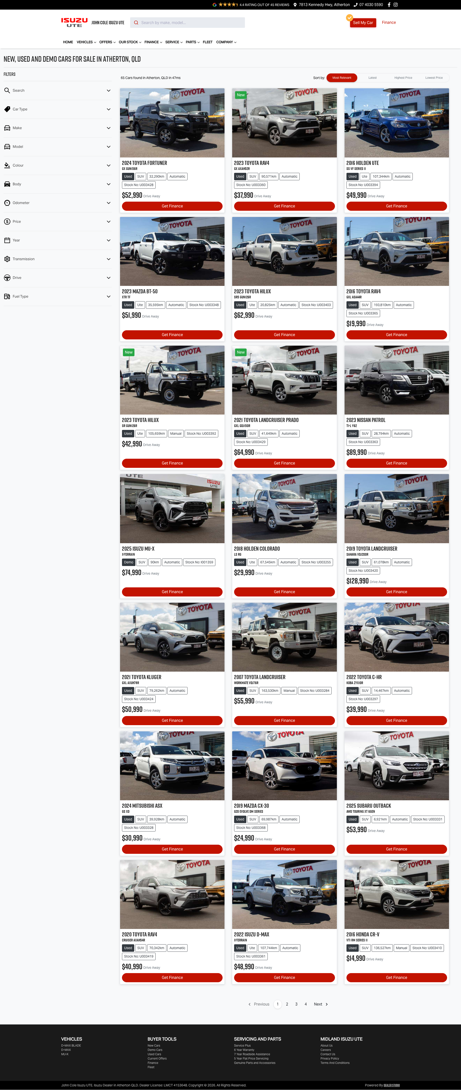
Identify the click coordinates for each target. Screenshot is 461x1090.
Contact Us (328, 1054)
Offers (105, 42)
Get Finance (172, 206)
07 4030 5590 (371, 4)
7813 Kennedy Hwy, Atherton (324, 4)
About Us (327, 1045)
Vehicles (85, 42)
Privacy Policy (330, 1058)
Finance (389, 22)
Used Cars (154, 1054)
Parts (191, 42)
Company (224, 42)
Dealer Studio (392, 1085)
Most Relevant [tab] (342, 77)
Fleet (207, 42)
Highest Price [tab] (403, 77)
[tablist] (388, 77)
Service (172, 42)
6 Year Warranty (244, 1050)
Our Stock (128, 42)
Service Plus (242, 1045)
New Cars (154, 1045)
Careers (326, 1050)
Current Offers (157, 1058)
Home (68, 42)
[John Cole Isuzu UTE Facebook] (390, 4)
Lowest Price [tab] (434, 77)
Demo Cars (155, 1050)
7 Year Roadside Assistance (252, 1054)
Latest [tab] (373, 77)
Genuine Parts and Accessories (254, 1063)
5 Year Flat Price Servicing (251, 1058)
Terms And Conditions (335, 1063)
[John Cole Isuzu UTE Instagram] (396, 4)
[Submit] (135, 22)
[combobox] (187, 22)
